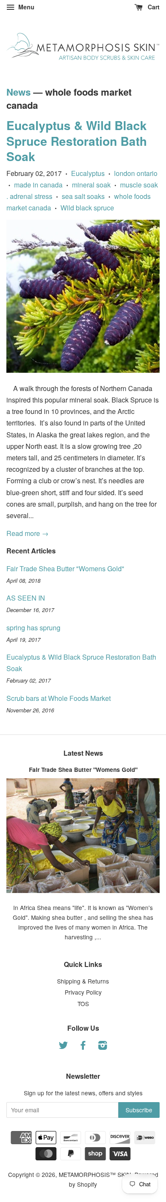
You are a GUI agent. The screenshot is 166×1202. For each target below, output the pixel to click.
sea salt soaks (83, 196)
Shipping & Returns (83, 981)
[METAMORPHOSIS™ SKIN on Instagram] (102, 1046)
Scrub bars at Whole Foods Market (58, 698)
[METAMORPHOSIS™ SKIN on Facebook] (83, 1046)
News (18, 92)
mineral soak (91, 185)
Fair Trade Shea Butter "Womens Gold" (65, 568)
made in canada (38, 185)
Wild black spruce (87, 208)
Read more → (27, 533)
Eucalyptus (88, 173)
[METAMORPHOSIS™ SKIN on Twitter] (63, 1046)
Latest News (83, 753)
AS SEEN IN (25, 598)
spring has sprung (33, 627)
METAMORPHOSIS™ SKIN (95, 1174)
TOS (83, 1003)
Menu (25, 7)
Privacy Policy (83, 992)
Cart (153, 7)
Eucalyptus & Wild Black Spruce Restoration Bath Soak (76, 140)
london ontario (135, 173)
